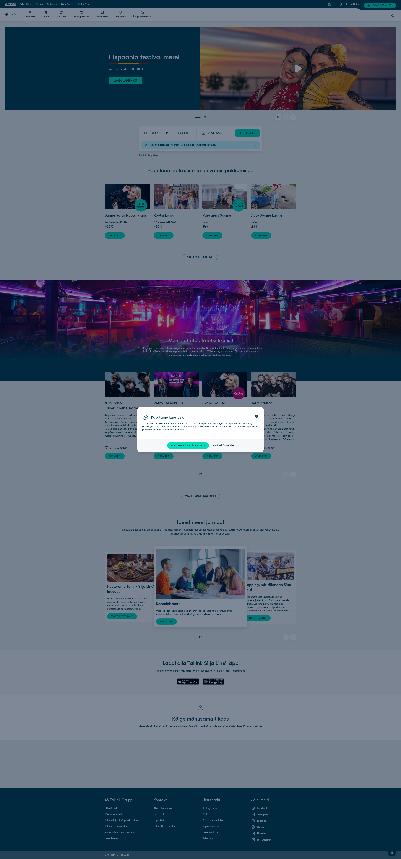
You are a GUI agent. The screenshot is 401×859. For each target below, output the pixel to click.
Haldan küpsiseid (222, 445)
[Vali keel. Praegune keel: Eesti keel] (257, 416)
